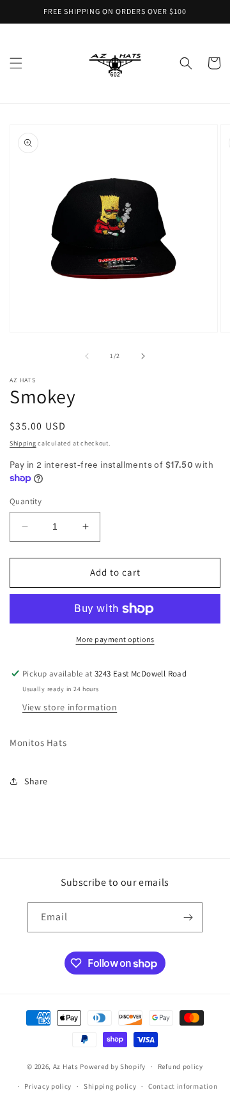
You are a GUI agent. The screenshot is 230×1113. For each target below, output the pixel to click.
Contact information (182, 1086)
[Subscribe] (188, 917)
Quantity (26, 501)
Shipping (23, 443)
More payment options (115, 639)
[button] (16, 63)
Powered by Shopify (113, 1066)
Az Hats (66, 1066)
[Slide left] (87, 356)
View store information (69, 707)
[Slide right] (143, 356)
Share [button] (36, 781)
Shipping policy (110, 1086)
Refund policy (180, 1066)
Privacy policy (48, 1086)
